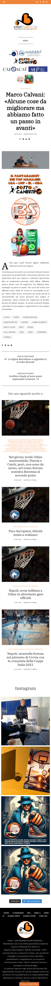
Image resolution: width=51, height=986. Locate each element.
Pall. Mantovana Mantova (37, 445)
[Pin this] (29, 139)
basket (16, 317)
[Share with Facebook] (21, 139)
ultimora (7, 337)
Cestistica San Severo (18, 442)
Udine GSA (43, 451)
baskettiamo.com (30, 317)
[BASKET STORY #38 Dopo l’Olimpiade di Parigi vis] (25, 771)
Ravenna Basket (24, 450)
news (21, 327)
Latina (29, 444)
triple (30, 332)
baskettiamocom (10, 322)
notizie (30, 327)
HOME (6, 913)
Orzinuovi (22, 445)
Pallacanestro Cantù (34, 447)
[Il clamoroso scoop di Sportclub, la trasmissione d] (25, 721)
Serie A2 (26, 451)
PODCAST (43, 916)
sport (21, 332)
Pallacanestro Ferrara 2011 (16, 448)
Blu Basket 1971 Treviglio (33, 441)
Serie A (37, 913)
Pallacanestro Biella (17, 447)
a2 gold (7, 317)
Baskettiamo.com (30, 134)
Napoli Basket (25, 88)
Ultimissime (41, 332)
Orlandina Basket (11, 445)
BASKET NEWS (14, 916)
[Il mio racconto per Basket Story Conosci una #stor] (25, 820)
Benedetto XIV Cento (16, 441)
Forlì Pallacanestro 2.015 (17, 444)
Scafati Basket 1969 (37, 450)
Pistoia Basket (11, 450)
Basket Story (29, 916)
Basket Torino (37, 440)
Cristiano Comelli (30, 480)
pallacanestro (9, 332)
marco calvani (9, 327)
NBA (29, 913)
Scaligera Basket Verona (12, 451)
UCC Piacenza (34, 451)
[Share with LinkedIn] (27, 139)
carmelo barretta (39, 322)
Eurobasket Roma (34, 442)
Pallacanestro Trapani (36, 448)
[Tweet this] (24, 139)
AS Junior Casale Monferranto (19, 440)
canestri (24, 322)
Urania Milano (25, 452)
